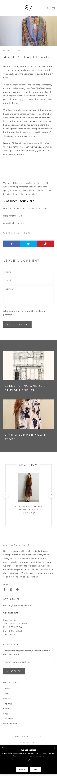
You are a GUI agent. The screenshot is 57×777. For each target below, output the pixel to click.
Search (6, 688)
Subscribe (14, 671)
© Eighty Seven (28, 743)
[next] (51, 495)
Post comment (17, 324)
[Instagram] (11, 589)
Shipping (7, 703)
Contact (7, 708)
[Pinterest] (17, 589)
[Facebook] (4, 589)
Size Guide (8, 718)
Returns (7, 698)
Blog (5, 713)
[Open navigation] (3, 8)
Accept (22, 769)
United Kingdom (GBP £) (27, 736)
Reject (35, 769)
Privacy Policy (10, 723)
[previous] (5, 495)
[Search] (48, 8)
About (6, 693)
